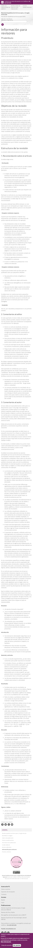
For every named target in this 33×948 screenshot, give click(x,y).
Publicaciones (6, 905)
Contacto (3, 894)
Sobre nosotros (5, 889)
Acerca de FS (5, 886)
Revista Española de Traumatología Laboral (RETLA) (14, 918)
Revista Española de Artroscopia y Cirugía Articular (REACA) (13, 909)
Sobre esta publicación (7, 838)
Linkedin (2, 933)
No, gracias (16, 945)
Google (8, 933)
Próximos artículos (6, 852)
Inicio (2, 902)
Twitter (5, 933)
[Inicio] (2, 2)
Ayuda (3, 900)
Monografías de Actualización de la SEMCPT (13, 915)
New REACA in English (7, 835)
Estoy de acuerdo (6, 945)
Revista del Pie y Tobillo (8, 912)
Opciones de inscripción (8, 892)
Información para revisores (9, 849)
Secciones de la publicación (9, 842)
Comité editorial (6, 845)
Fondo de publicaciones (8, 840)
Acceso (3, 897)
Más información (6, 942)
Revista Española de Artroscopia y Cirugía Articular (14, 833)
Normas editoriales (6, 847)
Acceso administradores (27, 6)
